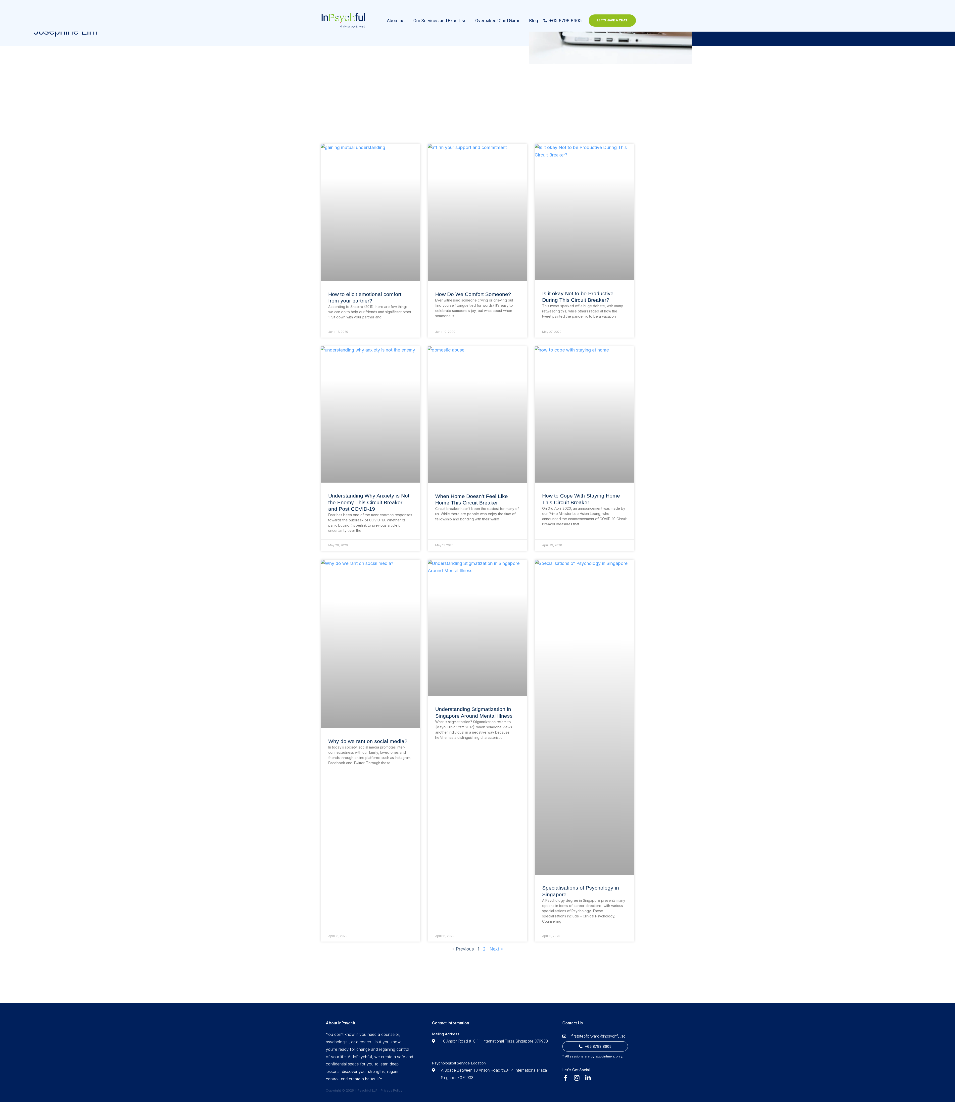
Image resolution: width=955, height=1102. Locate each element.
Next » (496, 949)
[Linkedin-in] (588, 1078)
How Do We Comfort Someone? (473, 294)
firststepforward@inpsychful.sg (598, 1036)
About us (396, 20)
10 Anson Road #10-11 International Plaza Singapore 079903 (494, 1041)
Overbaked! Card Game (498, 20)
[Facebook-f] (565, 1078)
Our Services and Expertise (440, 20)
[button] (612, 20)
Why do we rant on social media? (367, 741)
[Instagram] (576, 1078)
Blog (533, 20)
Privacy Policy (391, 1090)
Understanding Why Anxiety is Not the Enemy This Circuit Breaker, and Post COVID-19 (368, 502)
